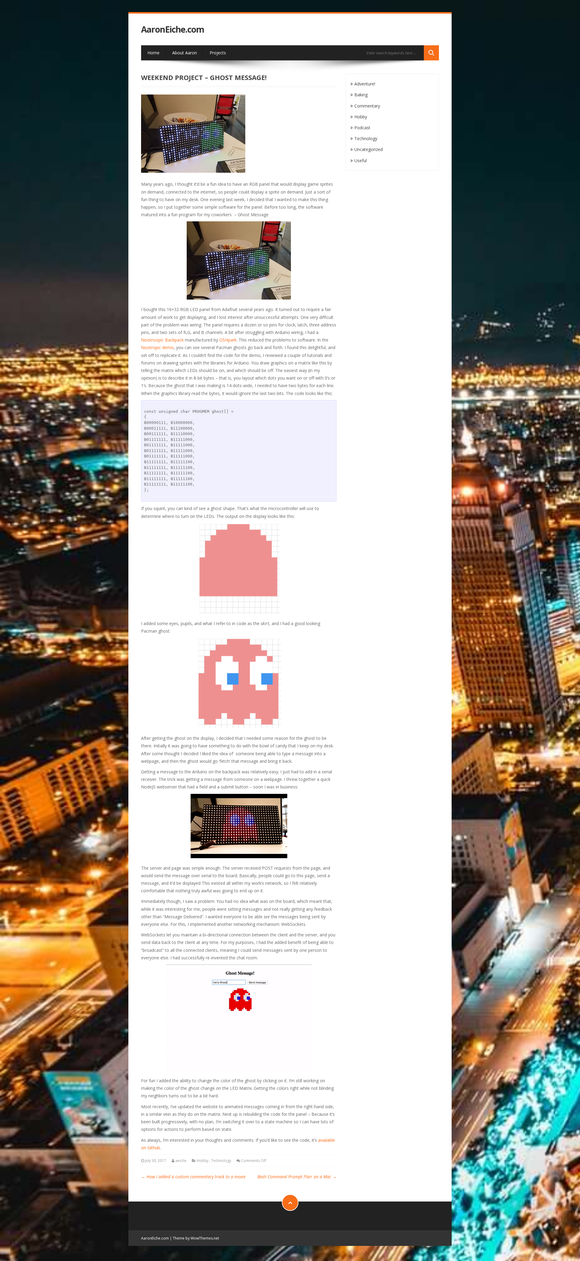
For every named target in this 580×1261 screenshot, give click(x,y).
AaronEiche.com (172, 29)
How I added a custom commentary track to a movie (193, 1176)
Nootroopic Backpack (162, 340)
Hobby (202, 1160)
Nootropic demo (157, 347)
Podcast (362, 127)
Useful (360, 160)
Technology (221, 1160)
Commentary (367, 106)
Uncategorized (368, 149)
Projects (218, 53)
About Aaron (184, 53)
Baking (361, 95)
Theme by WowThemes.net (196, 1238)
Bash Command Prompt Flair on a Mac (297, 1176)
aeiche (180, 1160)
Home (153, 53)
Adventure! (364, 84)
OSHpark (228, 340)
